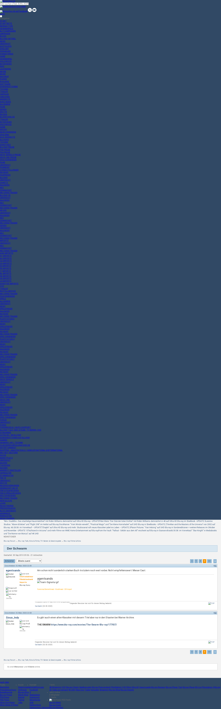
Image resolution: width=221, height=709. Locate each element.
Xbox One (80, 690)
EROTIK (3, 112)
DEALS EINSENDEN (8, 160)
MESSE (3, 71)
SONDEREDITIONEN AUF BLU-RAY (15, 438)
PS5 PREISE (5, 150)
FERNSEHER (5, 51)
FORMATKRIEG (6, 54)
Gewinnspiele (24, 687)
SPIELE (3, 299)
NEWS (2, 41)
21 (215, 566)
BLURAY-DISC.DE (7, 117)
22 (215, 613)
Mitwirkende (35, 700)
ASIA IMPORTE (6, 253)
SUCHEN (3, 468)
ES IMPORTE (5, 266)
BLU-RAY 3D (5, 195)
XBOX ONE (5, 400)
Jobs (20, 702)
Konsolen (95, 690)
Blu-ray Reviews (158, 687)
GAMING (3, 440)
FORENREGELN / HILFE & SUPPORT (15, 427)
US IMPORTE (5, 281)
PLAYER (3, 79)
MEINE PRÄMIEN (7, 518)
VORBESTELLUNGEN (9, 170)
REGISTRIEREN (6, 506)
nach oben (4, 682)
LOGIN (3, 503)
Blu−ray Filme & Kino (72, 541)
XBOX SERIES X (7, 379)
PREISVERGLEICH (7, 508)
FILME (2, 107)
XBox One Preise (7, 702)
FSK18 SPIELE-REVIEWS (10, 493)
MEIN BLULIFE (6, 501)
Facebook (34, 690)
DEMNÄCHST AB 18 (9, 488)
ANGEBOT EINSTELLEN (10, 470)
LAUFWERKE (5, 69)
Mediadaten (35, 695)
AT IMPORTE (6, 256)
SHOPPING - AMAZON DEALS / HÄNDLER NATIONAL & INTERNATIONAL (31, 450)
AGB (31, 702)
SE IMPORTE (5, 276)
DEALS (4, 135)
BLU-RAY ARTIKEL (8, 39)
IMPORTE (4, 240)
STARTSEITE (6, 23)
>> (209, 561)
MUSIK (3, 74)
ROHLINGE (4, 81)
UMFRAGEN (5, 34)
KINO (2, 66)
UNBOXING (5, 97)
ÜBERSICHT (5, 44)
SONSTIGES (5, 145)
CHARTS (4, 183)
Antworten (9, 561)
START (3, 21)
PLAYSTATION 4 (7, 339)
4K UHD (71, 690)
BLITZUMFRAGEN (8, 31)
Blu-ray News (55, 702)
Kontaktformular (37, 687)
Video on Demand (60, 690)
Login (2, 14)
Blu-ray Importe (127, 690)
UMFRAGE (4, 94)
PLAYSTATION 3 (7, 359)
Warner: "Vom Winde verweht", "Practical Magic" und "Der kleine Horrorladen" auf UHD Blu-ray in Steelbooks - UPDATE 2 (115, 524)
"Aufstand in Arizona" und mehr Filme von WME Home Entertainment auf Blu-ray (63, 530)
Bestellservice (6, 692)
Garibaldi (38, 606)
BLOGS (3, 36)
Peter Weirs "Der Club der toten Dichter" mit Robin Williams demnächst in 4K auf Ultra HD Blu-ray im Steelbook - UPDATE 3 (152, 521)
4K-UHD (3, 210)
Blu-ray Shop (114, 690)
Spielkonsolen (85, 687)
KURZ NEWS (5, 102)
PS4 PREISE (5, 152)
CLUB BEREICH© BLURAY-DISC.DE (15, 445)
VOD (2, 286)
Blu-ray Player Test (174, 687)
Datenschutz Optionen (39, 707)
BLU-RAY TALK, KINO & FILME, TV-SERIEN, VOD (20, 430)
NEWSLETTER (6, 26)
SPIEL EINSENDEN (8, 336)
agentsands (13, 570)
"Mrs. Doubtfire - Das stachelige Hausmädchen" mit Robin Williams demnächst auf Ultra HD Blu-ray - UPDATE (51, 521)
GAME (2, 56)
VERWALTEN (5, 473)
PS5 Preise (4, 700)
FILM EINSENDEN (7, 296)
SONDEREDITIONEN (9, 86)
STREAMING (5, 432)
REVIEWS (4, 172)
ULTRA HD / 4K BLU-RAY (10, 435)
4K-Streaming (55, 687)
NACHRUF (4, 76)
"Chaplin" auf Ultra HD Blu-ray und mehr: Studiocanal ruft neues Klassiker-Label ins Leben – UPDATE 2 (86, 527)
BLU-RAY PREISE (7, 147)
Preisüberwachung (8, 690)
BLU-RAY (4, 177)
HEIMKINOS (5, 513)
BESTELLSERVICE (8, 291)
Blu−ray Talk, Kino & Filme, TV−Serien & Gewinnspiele (39, 541)
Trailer (87, 690)
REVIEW (3, 114)
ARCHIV (3, 129)
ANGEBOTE (5, 99)
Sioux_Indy (12, 617)
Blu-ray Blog (23, 692)
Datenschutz (35, 705)
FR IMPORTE (5, 268)
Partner (21, 700)
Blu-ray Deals (55, 705)
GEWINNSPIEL (6, 59)
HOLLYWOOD (6, 61)
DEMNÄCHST (6, 190)
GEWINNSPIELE (6, 29)
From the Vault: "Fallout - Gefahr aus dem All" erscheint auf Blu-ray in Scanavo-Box (134, 530)
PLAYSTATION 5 (7, 319)
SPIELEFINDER (6, 309)
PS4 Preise (4, 697)
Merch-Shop (23, 695)
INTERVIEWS (5, 64)
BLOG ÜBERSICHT (8, 511)
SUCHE (3, 455)
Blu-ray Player (189, 687)
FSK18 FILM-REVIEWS (9, 490)
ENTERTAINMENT (8, 448)
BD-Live (198, 687)
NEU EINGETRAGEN (8, 193)
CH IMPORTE (6, 263)
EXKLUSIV (4, 49)
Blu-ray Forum (9, 541)
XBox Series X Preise (9, 705)
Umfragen (22, 690)
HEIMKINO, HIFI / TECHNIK (11, 443)
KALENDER (5, 185)
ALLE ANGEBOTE (7, 137)
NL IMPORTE (5, 273)
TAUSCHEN (5, 465)
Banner (21, 697)
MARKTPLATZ (6, 458)
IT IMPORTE (5, 271)
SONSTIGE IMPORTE (9, 284)
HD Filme (127, 687)
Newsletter (4, 687)
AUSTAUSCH (5, 46)
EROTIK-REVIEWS (8, 495)
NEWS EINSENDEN (8, 132)
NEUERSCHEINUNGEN (9, 485)
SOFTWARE (5, 84)
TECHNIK (4, 89)
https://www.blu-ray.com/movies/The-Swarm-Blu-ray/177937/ (84, 624)
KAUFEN (3, 463)
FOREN (3, 425)
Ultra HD (135, 687)
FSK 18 (3, 478)
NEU (2, 188)
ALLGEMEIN (5, 104)
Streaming (104, 690)
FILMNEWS (4, 167)
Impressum (35, 697)
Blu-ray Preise (6, 695)
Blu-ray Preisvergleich (101, 687)
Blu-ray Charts (72, 687)
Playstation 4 (208, 687)
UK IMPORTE (5, 278)
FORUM (3, 420)
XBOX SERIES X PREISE (10, 155)
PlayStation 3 (117, 687)
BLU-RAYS (4, 140)
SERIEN (3, 109)
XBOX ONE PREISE (8, 157)
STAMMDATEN (6, 475)
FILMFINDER (5, 175)
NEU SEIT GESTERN (9, 453)
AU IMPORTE (6, 258)
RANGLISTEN (6, 516)
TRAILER (4, 92)
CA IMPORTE (6, 261)
